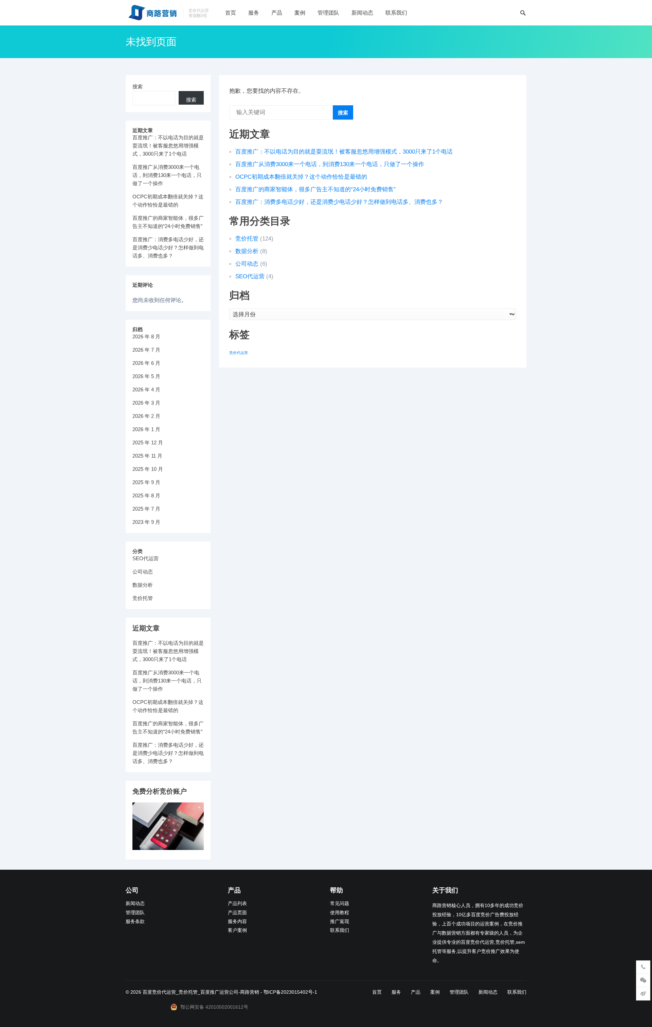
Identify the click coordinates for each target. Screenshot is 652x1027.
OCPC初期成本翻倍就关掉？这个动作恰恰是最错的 (301, 177)
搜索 (343, 113)
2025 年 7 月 (146, 509)
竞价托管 (246, 238)
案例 (299, 13)
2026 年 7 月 (146, 350)
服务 (253, 13)
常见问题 (339, 903)
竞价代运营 (238, 353)
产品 (276, 13)
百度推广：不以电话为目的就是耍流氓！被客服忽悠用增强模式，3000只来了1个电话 (344, 151)
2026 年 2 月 (146, 416)
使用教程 (339, 912)
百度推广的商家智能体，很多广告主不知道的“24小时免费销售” (315, 189)
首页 (230, 13)
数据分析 (246, 251)
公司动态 (246, 264)
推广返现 (339, 921)
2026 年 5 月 (146, 376)
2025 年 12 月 (147, 442)
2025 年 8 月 (146, 495)
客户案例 (237, 930)
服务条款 (135, 921)
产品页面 (237, 912)
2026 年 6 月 (146, 363)
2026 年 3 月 (146, 403)
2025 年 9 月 (146, 482)
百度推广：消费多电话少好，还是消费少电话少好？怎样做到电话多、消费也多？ (339, 202)
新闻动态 (362, 13)
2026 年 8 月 (146, 336)
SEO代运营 (250, 276)
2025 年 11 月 (147, 456)
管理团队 (328, 13)
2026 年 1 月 (146, 429)
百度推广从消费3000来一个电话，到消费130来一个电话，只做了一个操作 (329, 164)
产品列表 (237, 903)
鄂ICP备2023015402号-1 (290, 992)
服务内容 (237, 921)
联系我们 (396, 13)
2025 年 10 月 (147, 469)
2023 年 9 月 (146, 522)
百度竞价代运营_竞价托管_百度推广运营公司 (190, 992)
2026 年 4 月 (146, 389)
